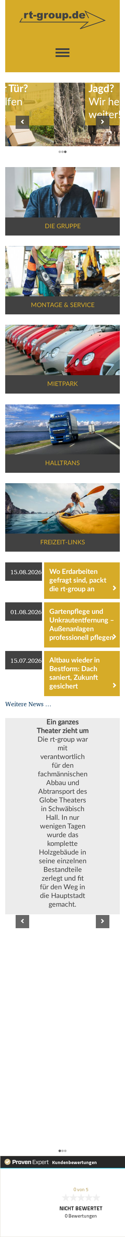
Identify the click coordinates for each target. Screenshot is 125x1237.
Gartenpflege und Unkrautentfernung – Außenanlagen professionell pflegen (81, 624)
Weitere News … (28, 703)
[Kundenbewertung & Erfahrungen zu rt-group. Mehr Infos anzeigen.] (62, 1196)
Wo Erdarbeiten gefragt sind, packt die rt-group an (77, 580)
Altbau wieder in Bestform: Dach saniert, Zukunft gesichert (74, 673)
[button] (62, 52)
